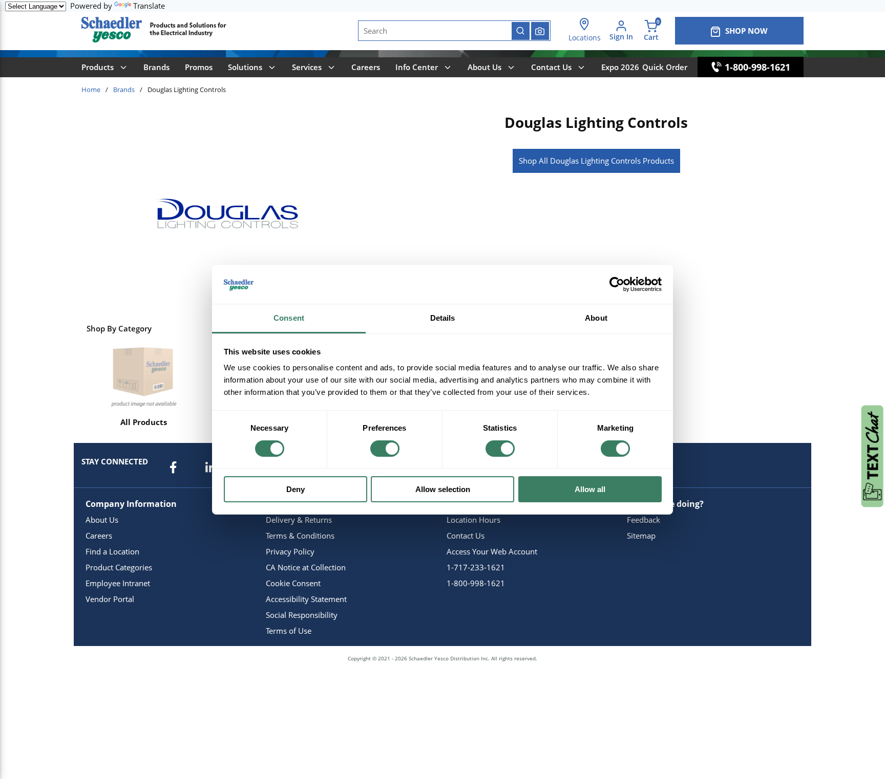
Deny (295, 489)
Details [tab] (442, 318)
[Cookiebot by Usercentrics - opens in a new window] (617, 284)
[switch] (384, 448)
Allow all (590, 489)
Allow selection (442, 489)
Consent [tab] (288, 318)
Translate (149, 6)
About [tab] (596, 318)
